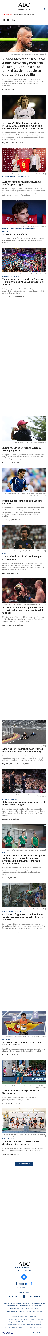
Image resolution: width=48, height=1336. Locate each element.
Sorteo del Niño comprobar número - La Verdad (20, 1327)
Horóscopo (39, 1319)
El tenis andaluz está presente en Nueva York (20, 1092)
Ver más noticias (24, 1164)
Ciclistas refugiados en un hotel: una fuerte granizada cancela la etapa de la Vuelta (22, 917)
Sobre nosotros (16, 1303)
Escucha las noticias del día (16, 1324)
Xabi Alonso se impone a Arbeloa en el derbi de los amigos (23, 803)
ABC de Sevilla (7, 1103)
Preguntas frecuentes (34, 1324)
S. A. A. (4, 878)
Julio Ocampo (6, 520)
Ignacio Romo (7, 1055)
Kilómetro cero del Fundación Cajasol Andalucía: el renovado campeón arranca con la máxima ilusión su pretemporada (23, 859)
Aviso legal (38, 1306)
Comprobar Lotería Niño (19, 1316)
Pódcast (40, 1327)
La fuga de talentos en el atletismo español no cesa (21, 1043)
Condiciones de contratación (14, 1311)
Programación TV (14, 1322)
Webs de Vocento (38, 1333)
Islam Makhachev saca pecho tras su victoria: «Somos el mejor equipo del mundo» (22, 610)
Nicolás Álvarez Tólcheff (12, 229)
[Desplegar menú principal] (3, 8)
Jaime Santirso (7, 297)
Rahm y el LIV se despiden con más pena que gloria (21, 449)
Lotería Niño (33, 1316)
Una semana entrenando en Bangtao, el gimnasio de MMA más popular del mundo (23, 282)
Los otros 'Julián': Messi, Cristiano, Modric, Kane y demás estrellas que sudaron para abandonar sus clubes (22, 126)
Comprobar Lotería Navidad (13, 1319)
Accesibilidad (14, 1308)
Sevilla (28, 9)
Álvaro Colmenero (8, 625)
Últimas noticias (27, 1322)
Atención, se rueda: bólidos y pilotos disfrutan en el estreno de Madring (22, 750)
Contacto (26, 1303)
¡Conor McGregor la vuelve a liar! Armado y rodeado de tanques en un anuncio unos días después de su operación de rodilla (23, 67)
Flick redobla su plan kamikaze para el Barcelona (22, 558)
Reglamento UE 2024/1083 (29, 1308)
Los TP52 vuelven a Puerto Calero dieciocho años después (20, 1143)
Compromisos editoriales (34, 1311)
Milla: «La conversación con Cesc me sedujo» (22, 502)
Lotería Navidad (29, 1319)
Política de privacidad (38, 1303)
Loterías (36, 1322)
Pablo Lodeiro (6, 573)
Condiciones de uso (26, 1306)
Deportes (8, 20)
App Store (14, 1296)
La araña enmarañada (14, 234)
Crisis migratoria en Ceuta (24, 14)
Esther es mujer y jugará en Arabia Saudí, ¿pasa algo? (21, 183)
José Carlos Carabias (9, 932)
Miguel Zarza (6, 143)
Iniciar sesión (44, 8)
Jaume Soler (6, 1154)
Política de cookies (12, 1306)
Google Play (36, 1296)
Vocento (6, 1303)
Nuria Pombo (6, 463)
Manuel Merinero (9, 176)
